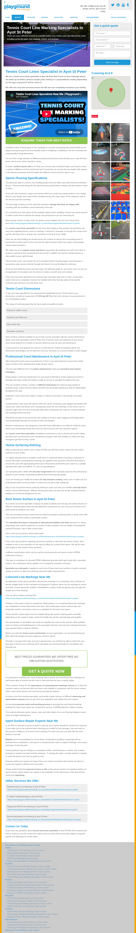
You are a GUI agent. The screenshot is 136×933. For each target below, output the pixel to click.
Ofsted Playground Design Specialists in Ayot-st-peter (29, 903)
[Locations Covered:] (4, 2)
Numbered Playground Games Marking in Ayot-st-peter (30, 890)
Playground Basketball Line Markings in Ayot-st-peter (29, 861)
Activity (17, 17)
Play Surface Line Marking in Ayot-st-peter (23, 845)
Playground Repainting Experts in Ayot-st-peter (26, 925)
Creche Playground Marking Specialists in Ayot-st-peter (30, 877)
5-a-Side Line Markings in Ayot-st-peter (23, 856)
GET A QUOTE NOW (46, 671)
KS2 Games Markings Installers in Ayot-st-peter (27, 901)
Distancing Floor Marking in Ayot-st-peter (22, 930)
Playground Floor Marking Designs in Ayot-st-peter (28, 917)
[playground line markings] (18, 7)
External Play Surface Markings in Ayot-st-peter (27, 911)
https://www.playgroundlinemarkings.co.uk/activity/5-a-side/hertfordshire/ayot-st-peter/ (43, 800)
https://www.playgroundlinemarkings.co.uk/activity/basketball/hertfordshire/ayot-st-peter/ (44, 819)
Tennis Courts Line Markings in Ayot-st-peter (25, 850)
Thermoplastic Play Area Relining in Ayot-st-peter (27, 922)
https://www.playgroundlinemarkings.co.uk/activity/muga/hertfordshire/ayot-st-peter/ (45, 223)
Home (7, 17)
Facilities (31, 17)
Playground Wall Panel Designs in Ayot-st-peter (27, 893)
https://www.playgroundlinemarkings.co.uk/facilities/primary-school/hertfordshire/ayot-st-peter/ (45, 536)
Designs (44, 17)
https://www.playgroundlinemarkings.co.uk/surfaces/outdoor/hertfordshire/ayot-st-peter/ (42, 598)
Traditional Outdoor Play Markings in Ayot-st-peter (28, 887)
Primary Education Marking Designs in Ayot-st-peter (28, 866)
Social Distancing (118, 17)
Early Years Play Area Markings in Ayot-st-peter (27, 874)
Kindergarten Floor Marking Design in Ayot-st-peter (28, 872)
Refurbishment (93, 17)
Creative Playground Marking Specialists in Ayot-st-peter (30, 885)
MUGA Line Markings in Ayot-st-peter (22, 858)
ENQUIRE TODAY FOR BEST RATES (46, 140)
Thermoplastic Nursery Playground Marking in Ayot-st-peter (32, 869)
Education (58, 17)
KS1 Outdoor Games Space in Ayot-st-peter (25, 898)
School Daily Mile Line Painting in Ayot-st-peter (26, 906)
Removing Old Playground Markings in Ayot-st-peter (29, 927)
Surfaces (74, 17)
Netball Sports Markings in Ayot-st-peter (24, 853)
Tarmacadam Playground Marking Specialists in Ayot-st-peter (32, 914)
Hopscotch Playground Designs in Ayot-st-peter (27, 882)
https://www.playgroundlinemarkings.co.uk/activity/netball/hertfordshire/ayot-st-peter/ (42, 790)
